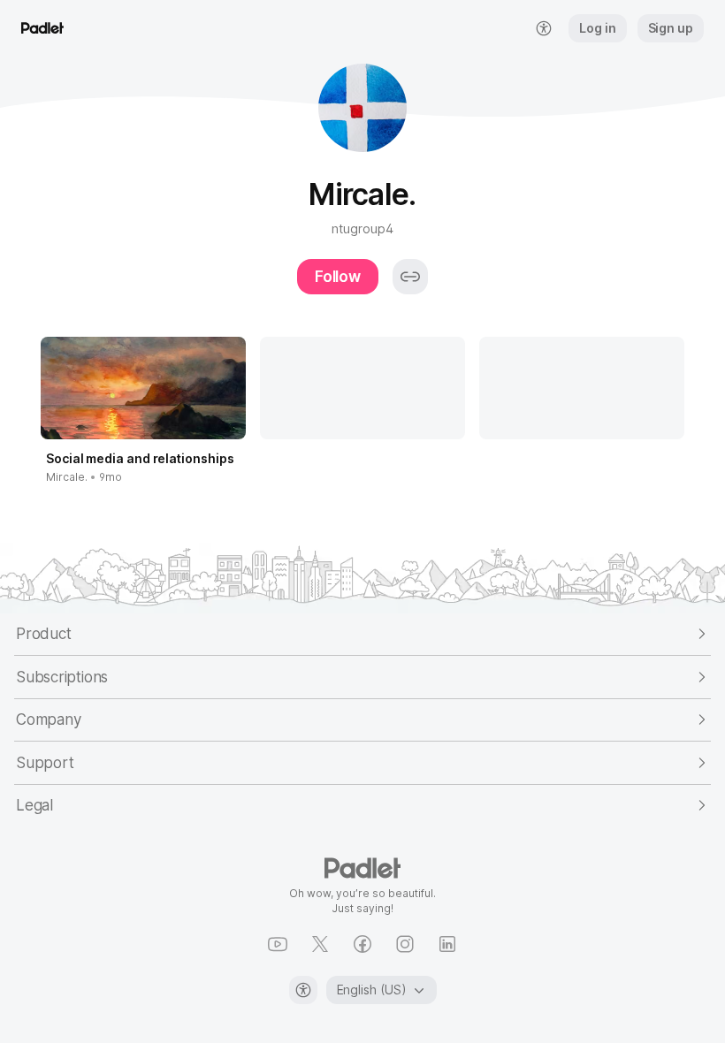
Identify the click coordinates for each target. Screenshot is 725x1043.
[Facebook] (362, 944)
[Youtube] (277, 944)
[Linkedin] (447, 944)
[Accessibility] (303, 990)
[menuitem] (544, 28)
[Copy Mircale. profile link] (410, 276)
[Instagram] (405, 944)
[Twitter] (320, 944)
